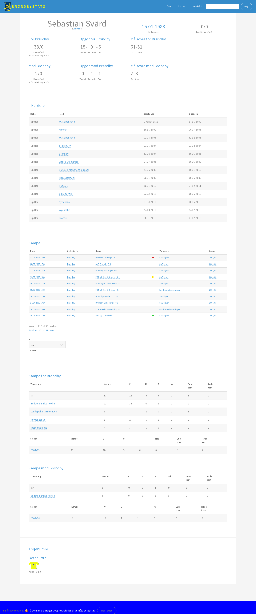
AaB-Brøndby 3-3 (103, 264)
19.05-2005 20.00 (37, 277)
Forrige (33, 330)
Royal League (38, 419)
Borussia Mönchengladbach (74, 170)
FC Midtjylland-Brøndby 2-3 (108, 290)
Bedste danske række (43, 403)
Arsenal (63, 129)
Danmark (77, 28)
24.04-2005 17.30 (37, 302)
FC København (67, 121)
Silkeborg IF (66, 193)
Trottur (63, 218)
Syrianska (64, 202)
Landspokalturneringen (169, 290)
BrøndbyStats (29, 6)
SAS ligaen (164, 257)
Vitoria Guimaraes (69, 161)
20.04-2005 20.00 (37, 309)
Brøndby (63, 153)
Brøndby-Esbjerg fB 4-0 (106, 270)
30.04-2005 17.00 (37, 296)
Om (169, 6)
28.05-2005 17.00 (37, 264)
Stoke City (65, 145)
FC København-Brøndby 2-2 (108, 309)
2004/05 (212, 257)
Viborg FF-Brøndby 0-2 (106, 315)
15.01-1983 (153, 26)
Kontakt (197, 6)
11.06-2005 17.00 (37, 257)
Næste (50, 330)
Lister (181, 6)
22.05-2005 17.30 (37, 270)
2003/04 (35, 518)
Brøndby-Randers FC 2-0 (106, 296)
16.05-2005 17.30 (37, 283)
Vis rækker (32, 344)
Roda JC (63, 186)
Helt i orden (106, 610)
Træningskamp (39, 427)
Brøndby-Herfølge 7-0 (105, 257)
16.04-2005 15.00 (37, 315)
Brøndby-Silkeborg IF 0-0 (107, 302)
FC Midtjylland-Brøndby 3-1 (108, 277)
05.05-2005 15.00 (37, 290)
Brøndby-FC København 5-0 (108, 283)
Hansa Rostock (67, 178)
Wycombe (64, 210)
